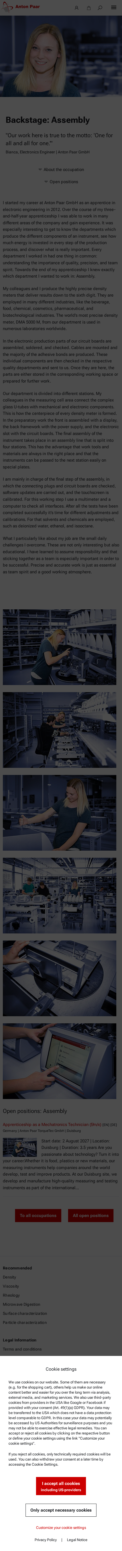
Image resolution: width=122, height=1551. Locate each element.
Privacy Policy (46, 1540)
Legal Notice (77, 1540)
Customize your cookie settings (61, 1527)
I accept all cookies (61, 1486)
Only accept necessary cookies (61, 1510)
